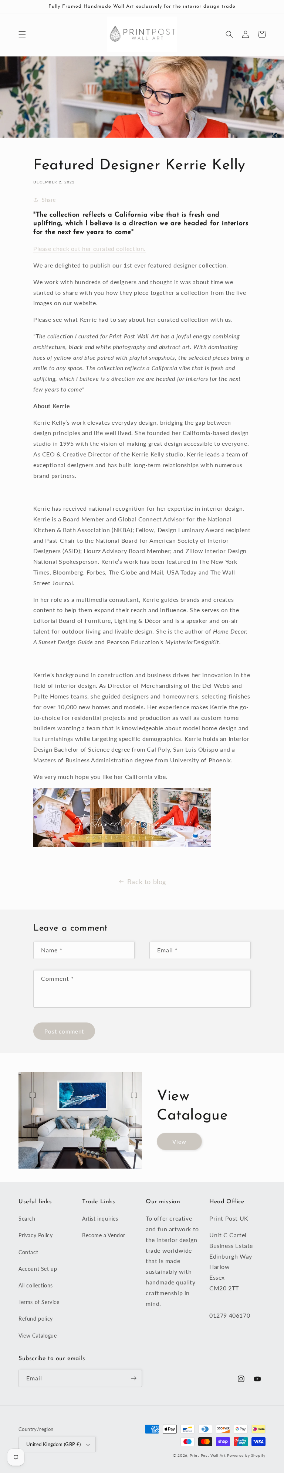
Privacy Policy (35, 1235)
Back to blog (146, 881)
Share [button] (49, 200)
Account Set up (37, 1269)
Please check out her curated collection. (89, 248)
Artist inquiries (100, 1218)
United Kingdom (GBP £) (53, 1444)
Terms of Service (39, 1302)
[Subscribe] (133, 1378)
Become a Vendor (103, 1235)
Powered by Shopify (246, 1455)
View (179, 1141)
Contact (28, 1252)
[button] (22, 34)
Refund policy (35, 1318)
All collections (35, 1285)
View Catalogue (37, 1335)
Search (27, 1218)
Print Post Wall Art (208, 1455)
